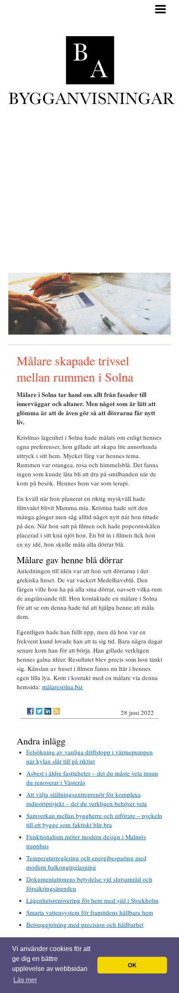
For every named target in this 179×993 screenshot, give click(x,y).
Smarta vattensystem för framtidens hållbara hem (89, 912)
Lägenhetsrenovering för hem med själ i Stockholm (92, 900)
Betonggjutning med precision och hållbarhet (85, 924)
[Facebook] (30, 711)
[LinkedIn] (48, 711)
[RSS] (56, 711)
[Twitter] (39, 711)
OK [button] (132, 965)
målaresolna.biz (62, 687)
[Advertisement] (89, 190)
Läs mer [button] (25, 979)
